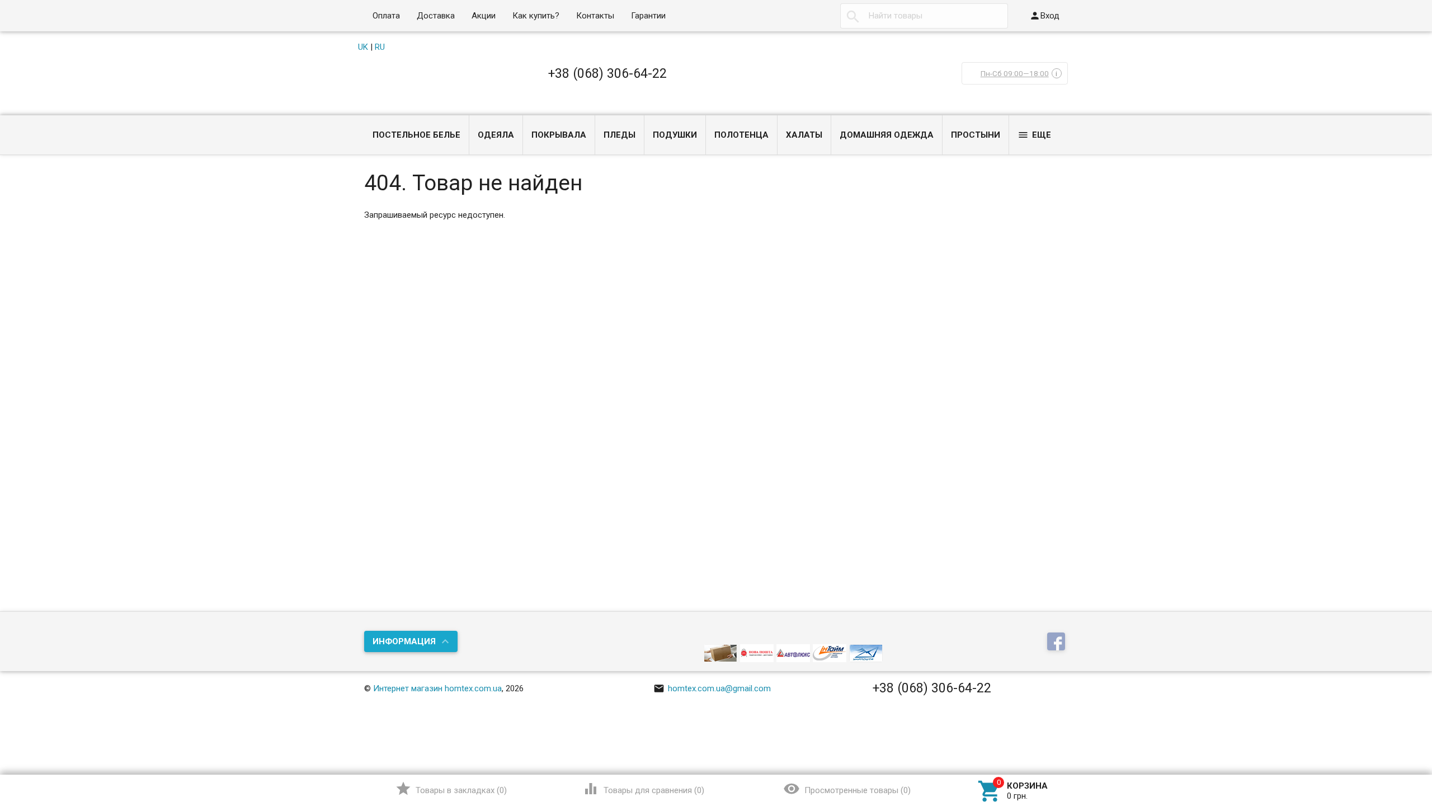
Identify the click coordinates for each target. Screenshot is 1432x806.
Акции (484, 16)
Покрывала (558, 135)
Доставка (436, 16)
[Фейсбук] (1057, 642)
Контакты (595, 16)
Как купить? (535, 16)
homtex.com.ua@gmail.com (712, 688)
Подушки (675, 135)
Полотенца (741, 135)
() (451, 788)
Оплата (386, 16)
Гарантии (648, 16)
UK (363, 47)
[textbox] (924, 16)
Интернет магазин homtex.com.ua (437, 688)
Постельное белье (416, 135)
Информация (404, 641)
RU (380, 47)
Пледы (619, 135)
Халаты (804, 135)
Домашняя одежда (887, 135)
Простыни (975, 135)
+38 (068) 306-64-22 (607, 73)
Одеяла (496, 135)
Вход (1044, 15)
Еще (1034, 134)
